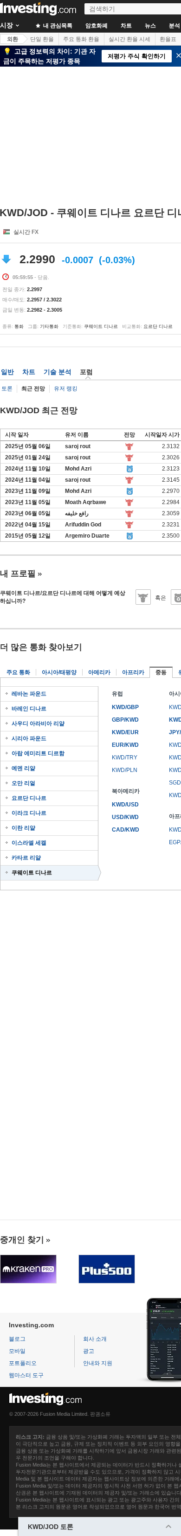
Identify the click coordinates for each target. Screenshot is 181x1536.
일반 (7, 371)
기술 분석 (57, 371)
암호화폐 (96, 25)
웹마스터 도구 (26, 1375)
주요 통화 (18, 672)
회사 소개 (95, 1339)
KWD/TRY (124, 757)
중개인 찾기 (22, 1239)
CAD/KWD (125, 829)
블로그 (17, 1339)
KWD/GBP (125, 707)
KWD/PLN (124, 770)
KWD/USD (125, 804)
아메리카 (99, 672)
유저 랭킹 (66, 388)
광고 (88, 1351)
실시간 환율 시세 (129, 39)
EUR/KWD (125, 745)
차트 (126, 25)
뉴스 (150, 25)
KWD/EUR (125, 732)
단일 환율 (42, 39)
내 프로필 (18, 573)
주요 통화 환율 (81, 39)
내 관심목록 (57, 25)
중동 (161, 672)
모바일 (17, 1351)
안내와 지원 (97, 1363)
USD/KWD (125, 817)
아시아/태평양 (59, 672)
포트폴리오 (23, 1363)
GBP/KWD (125, 720)
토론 (7, 388)
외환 (12, 39)
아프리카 (133, 672)
